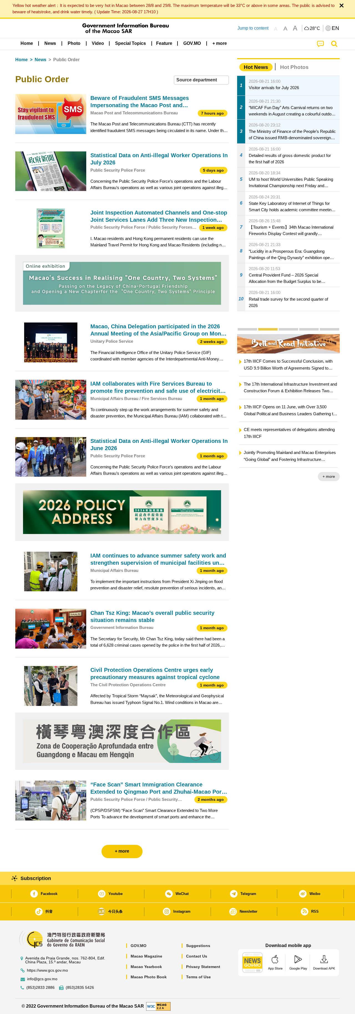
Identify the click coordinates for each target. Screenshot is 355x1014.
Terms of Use (198, 977)
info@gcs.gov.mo (42, 979)
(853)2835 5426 (80, 987)
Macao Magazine (146, 956)
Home (21, 59)
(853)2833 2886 (40, 987)
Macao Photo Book (149, 977)
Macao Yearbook (146, 966)
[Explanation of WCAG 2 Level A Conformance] (158, 1005)
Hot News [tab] (256, 67)
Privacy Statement (203, 966)
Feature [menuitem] (164, 43)
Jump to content (252, 28)
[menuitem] (50, 43)
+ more (329, 476)
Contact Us (196, 956)
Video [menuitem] (98, 43)
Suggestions (198, 945)
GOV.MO (138, 945)
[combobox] (201, 80)
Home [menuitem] (27, 43)
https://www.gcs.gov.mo (47, 970)
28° (315, 28)
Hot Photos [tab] (294, 67)
